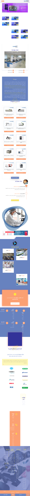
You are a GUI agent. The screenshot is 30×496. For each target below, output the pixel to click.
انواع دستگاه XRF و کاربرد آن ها (17, 465)
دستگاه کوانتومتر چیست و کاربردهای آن (17, 470)
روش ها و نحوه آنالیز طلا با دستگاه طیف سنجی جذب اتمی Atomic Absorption (17, 475)
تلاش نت (4, 491)
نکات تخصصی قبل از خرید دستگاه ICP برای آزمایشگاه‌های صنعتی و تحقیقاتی (17, 456)
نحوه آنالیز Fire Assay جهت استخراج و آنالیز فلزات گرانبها (17, 461)
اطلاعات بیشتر (20, 117)
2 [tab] (3, 364)
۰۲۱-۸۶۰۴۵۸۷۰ (12, 429)
